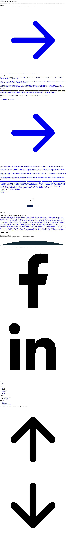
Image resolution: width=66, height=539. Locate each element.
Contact (3, 384)
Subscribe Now (9, 235)
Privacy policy (33, 236)
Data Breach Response (4, 392)
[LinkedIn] (33, 379)
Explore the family (14, 1)
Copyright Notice (4, 391)
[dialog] (33, 95)
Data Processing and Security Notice (6, 404)
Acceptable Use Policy (4, 403)
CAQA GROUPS (2, 1)
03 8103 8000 (5, 397)
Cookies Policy (4, 389)
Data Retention (3, 393)
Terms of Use (3, 388)
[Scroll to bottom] (33, 538)
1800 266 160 (17, 188)
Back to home (30, 205)
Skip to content (2, 0)
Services (3, 383)
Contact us (36, 205)
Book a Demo (2, 192)
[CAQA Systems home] (2, 245)
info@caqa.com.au (22, 188)
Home (2, 382)
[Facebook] (33, 313)
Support (3, 402)
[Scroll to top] (33, 472)
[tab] (3, 3)
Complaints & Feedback (5, 390)
